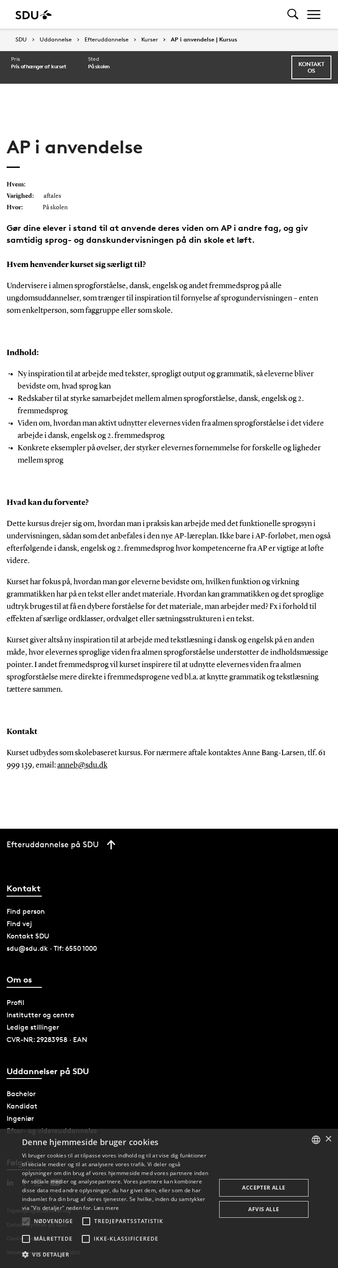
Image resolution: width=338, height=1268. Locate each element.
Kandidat (22, 1106)
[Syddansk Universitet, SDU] (33, 14)
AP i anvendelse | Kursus (204, 40)
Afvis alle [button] (263, 1209)
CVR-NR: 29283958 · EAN (47, 1039)
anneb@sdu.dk (82, 765)
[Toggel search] (292, 14)
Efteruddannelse (106, 40)
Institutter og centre (40, 1015)
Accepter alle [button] (263, 1187)
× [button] (328, 1139)
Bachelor (21, 1094)
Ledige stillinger (33, 1027)
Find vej (19, 923)
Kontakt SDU (28, 936)
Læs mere (106, 1208)
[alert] (169, 1198)
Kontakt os (311, 67)
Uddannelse (56, 40)
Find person (26, 911)
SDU (21, 39)
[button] (26, 1221)
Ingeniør (20, 1118)
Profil (15, 1002)
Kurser (149, 40)
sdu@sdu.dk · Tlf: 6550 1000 (52, 948)
